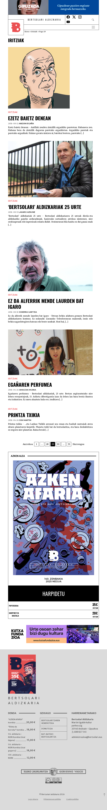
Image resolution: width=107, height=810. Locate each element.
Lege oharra (33, 799)
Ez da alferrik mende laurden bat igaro (46, 303)
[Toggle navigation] (93, 27)
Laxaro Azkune (27, 212)
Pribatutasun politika (52, 799)
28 (47, 444)
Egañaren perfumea (30, 384)
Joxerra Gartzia (28, 312)
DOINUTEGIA (47, 729)
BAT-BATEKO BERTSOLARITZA (48, 735)
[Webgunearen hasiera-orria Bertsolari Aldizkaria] (18, 27)
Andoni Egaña (26, 123)
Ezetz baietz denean (29, 118)
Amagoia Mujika (27, 390)
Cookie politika (72, 799)
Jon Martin (25, 420)
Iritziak (34, 31)
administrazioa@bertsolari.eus (87, 737)
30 (58, 444)
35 (69, 444)
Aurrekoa (28, 444)
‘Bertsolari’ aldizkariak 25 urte (44, 206)
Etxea (27, 31)
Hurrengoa (78, 444)
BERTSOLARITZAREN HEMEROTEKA (50, 721)
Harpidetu (53, 594)
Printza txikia (24, 414)
